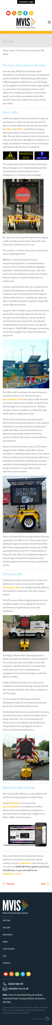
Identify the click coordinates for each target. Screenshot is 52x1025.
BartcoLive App (10, 806)
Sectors (6, 920)
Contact (7, 963)
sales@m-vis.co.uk (12, 873)
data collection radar (13, 399)
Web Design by (38, 1018)
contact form (25, 863)
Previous (10, 883)
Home (5, 50)
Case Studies (8, 949)
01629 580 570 (15, 983)
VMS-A (9, 129)
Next (43, 883)
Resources (7, 934)
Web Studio (13, 803)
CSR (4, 956)
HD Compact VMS (11, 587)
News (12, 50)
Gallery (6, 927)
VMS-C (20, 129)
